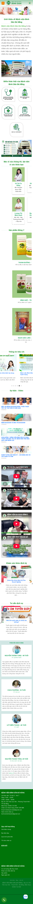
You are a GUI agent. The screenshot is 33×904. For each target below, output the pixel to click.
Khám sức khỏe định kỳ (8, 871)
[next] (31, 370)
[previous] (1, 370)
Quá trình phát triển (7, 836)
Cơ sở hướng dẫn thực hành (9, 869)
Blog (17, 880)
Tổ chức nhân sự (6, 840)
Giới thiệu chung (6, 829)
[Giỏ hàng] (30, 3)
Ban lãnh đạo (5, 833)
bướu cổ (11, 773)
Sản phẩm (4, 873)
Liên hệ (21, 880)
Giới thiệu (12, 880)
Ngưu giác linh (5, 875)
